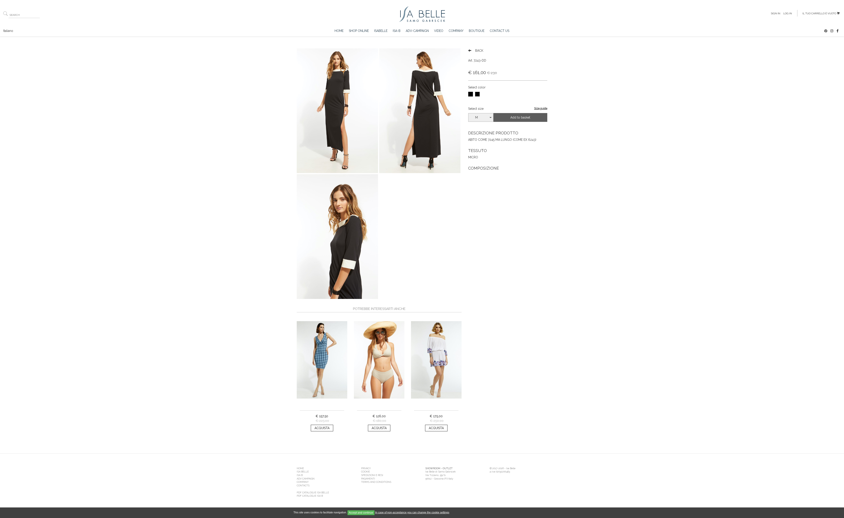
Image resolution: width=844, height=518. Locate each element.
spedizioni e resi (372, 475)
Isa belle (303, 471)
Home (339, 31)
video (438, 31)
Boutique (476, 31)
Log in (787, 13)
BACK (478, 50)
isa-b (396, 31)
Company (456, 31)
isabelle (380, 31)
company (303, 482)
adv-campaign (417, 31)
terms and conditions (376, 482)
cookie (365, 471)
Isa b (300, 475)
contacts (303, 485)
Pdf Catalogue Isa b (310, 495)
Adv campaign (306, 478)
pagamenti (368, 478)
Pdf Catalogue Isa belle (313, 492)
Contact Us (499, 31)
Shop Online (359, 31)
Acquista (322, 428)
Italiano (8, 31)
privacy (366, 468)
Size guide (540, 108)
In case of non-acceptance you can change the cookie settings (412, 512)
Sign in (775, 13)
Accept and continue (361, 512)
